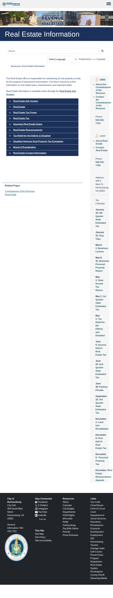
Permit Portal (96, 555)
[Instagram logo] (36, 508)
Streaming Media (98, 578)
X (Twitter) (43, 505)
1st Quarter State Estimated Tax (100, 303)
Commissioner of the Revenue (20, 191)
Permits (66, 532)
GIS (92, 538)
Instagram (43, 508)
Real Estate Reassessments (27, 130)
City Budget (68, 508)
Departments (69, 512)
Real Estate (19, 107)
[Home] (11, 4)
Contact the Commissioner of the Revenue (103, 102)
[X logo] (36, 505)
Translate (100, 59)
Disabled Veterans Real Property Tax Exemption (38, 141)
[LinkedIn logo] (36, 515)
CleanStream (96, 505)
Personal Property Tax (101, 460)
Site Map (39, 534)
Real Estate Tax (21, 118)
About (65, 502)
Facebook (43, 502)
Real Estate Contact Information (29, 153)
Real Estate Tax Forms (25, 112)
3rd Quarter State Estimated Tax (100, 406)
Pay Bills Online (70, 528)
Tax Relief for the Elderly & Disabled (32, 136)
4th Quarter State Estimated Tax (100, 219)
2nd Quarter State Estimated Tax (100, 371)
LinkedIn (42, 515)
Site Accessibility (43, 540)
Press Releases (70, 535)
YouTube (42, 512)
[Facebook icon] (36, 502)
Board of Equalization (24, 147)
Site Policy (40, 537)
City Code (95, 502)
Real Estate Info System (25, 101)
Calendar (67, 505)
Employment (96, 535)
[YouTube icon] (36, 512)
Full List (42, 519)
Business (15, 66)
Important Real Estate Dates (27, 124)
